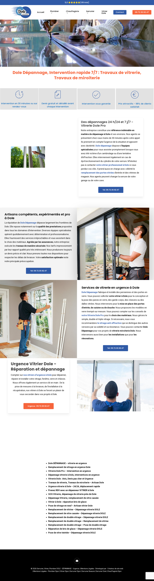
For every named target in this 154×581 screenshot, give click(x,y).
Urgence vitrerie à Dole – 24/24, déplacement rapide (74, 486)
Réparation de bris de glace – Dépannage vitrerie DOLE (75, 529)
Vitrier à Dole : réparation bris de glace (67, 502)
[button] (110, 190)
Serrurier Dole (101, 571)
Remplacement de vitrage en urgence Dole (69, 467)
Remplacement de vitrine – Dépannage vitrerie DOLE (74, 509)
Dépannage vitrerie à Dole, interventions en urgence (73, 475)
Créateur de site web (115, 569)
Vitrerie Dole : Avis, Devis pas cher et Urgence (70, 478)
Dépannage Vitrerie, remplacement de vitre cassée (73, 498)
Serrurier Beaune (88, 571)
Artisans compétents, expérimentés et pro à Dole (37, 216)
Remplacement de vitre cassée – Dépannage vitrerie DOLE (77, 513)
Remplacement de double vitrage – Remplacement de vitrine (78, 521)
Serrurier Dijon (75, 571)
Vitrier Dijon (64, 571)
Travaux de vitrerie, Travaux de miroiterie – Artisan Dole (76, 482)
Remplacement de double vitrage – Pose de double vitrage (77, 525)
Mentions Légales (87, 569)
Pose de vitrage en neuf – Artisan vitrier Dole (70, 505)
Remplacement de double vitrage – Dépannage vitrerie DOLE (78, 517)
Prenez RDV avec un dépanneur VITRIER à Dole (71, 490)
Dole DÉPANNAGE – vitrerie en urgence (67, 463)
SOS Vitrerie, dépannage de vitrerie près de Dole (72, 494)
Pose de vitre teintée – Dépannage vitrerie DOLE (72, 532)
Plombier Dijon (53, 571)
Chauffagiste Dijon (114, 571)
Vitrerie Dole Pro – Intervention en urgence (69, 471)
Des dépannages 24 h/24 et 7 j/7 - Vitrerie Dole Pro (107, 124)
